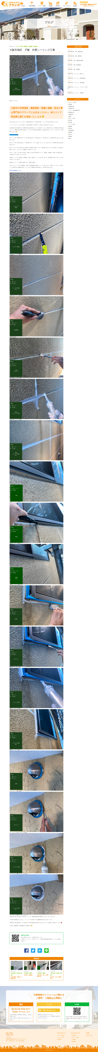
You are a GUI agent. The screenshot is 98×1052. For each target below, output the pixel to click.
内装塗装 (70, 104)
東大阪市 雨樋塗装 (28, 975)
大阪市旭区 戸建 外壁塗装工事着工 (76, 60)
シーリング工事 (71, 124)
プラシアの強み (21, 5)
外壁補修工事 (71, 106)
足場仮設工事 (71, 112)
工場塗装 (51, 5)
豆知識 (69, 116)
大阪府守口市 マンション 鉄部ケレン (76, 73)
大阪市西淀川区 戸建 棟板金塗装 (75, 51)
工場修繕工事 (71, 108)
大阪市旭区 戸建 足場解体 (74, 69)
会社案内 (75, 5)
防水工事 (70, 128)
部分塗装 (70, 122)
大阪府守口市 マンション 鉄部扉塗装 (76, 82)
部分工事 (70, 120)
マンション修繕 (41, 5)
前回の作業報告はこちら (15, 170)
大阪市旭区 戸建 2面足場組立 (74, 64)
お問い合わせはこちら (49, 1010)
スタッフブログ (66, 5)
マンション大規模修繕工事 (74, 110)
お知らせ (70, 134)
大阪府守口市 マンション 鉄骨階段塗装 (76, 78)
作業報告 (70, 136)
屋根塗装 (70, 126)
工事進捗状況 (71, 130)
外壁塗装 (70, 132)
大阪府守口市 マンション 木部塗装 (76, 92)
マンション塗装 (75, 1037)
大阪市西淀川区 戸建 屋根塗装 (75, 56)
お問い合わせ (89, 1035)
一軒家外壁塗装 (31, 5)
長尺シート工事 (71, 118)
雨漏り (69, 138)
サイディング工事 (72, 102)
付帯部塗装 (70, 114)
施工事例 (58, 5)
